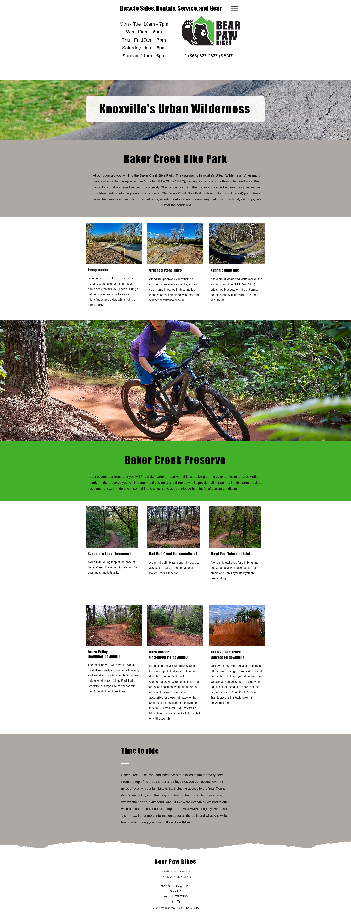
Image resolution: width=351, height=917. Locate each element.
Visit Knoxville (131, 815)
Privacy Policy (191, 907)
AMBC (194, 809)
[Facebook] (173, 901)
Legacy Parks (197, 181)
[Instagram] (178, 901)
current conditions (225, 488)
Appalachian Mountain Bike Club (148, 181)
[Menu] (234, 8)
